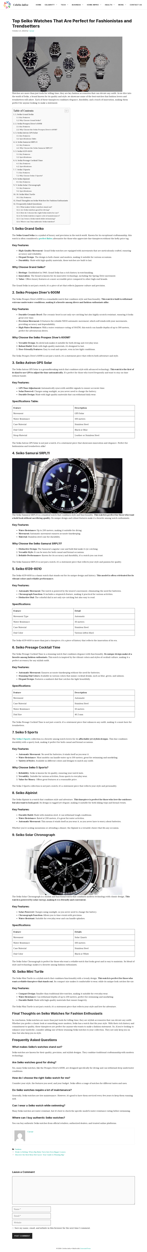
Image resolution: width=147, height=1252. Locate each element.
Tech (63, 5)
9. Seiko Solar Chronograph (28, 185)
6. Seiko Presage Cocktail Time (29, 160)
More (121, 5)
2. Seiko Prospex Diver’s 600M (28, 123)
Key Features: (24, 136)
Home (38, 5)
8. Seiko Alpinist (22, 179)
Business (76, 5)
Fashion (18, 1149)
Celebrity (50, 5)
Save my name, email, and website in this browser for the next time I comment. (53, 1228)
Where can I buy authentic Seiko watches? (38, 222)
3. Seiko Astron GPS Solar (26, 133)
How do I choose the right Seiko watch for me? (39, 213)
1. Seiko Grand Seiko (24, 114)
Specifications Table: (28, 139)
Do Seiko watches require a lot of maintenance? (40, 216)
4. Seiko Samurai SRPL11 (26, 142)
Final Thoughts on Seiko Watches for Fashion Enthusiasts (42, 200)
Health (108, 5)
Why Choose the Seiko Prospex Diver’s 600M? (38, 129)
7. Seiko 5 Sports (22, 169)
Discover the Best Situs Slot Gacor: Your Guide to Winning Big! (39, 1155)
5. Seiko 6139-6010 (23, 151)
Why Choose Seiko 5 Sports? (31, 176)
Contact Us (136, 5)
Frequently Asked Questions (29, 204)
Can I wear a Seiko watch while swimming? (37, 219)
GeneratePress (85, 1248)
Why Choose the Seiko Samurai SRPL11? (36, 148)
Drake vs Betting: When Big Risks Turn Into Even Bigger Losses (40, 1152)
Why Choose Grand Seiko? (30, 120)
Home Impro (93, 5)
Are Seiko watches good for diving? (35, 210)
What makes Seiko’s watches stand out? (36, 207)
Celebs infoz (20, 5)
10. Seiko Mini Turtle (25, 194)
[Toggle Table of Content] (65, 111)
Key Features (24, 117)
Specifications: (26, 157)
